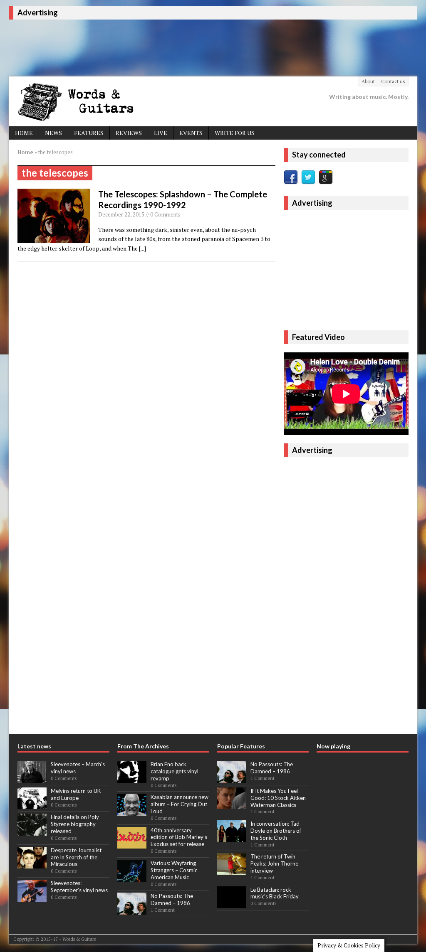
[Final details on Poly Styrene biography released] (32, 831)
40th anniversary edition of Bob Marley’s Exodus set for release (179, 837)
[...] (142, 248)
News (53, 133)
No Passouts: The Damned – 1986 (172, 899)
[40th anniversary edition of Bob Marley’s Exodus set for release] (131, 844)
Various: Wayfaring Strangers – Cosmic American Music (174, 870)
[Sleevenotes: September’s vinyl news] (32, 897)
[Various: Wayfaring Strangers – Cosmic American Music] (131, 877)
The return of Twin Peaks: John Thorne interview (274, 863)
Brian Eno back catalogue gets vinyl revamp (174, 771)
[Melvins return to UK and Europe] (32, 805)
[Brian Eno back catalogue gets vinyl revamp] (131, 778)
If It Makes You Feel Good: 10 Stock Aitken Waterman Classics (278, 797)
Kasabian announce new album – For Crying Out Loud (179, 804)
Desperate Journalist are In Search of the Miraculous (76, 857)
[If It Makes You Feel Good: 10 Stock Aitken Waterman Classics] (231, 805)
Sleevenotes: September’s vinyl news (79, 886)
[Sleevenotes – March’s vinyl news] (32, 778)
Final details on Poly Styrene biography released (75, 824)
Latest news (34, 746)
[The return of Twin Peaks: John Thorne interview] (231, 870)
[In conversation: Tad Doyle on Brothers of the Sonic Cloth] (231, 837)
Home (24, 133)
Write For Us (235, 133)
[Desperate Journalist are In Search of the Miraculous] (32, 864)
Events (191, 133)
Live (160, 133)
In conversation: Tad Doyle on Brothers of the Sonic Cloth (275, 830)
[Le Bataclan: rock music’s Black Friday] (231, 903)
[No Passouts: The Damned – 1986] (131, 910)
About (368, 81)
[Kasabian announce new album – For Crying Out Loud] (131, 811)
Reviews (129, 133)
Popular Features (241, 746)
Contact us (393, 81)
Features (89, 133)
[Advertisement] (160, 46)
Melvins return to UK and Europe (76, 794)
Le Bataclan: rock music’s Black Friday (274, 893)
